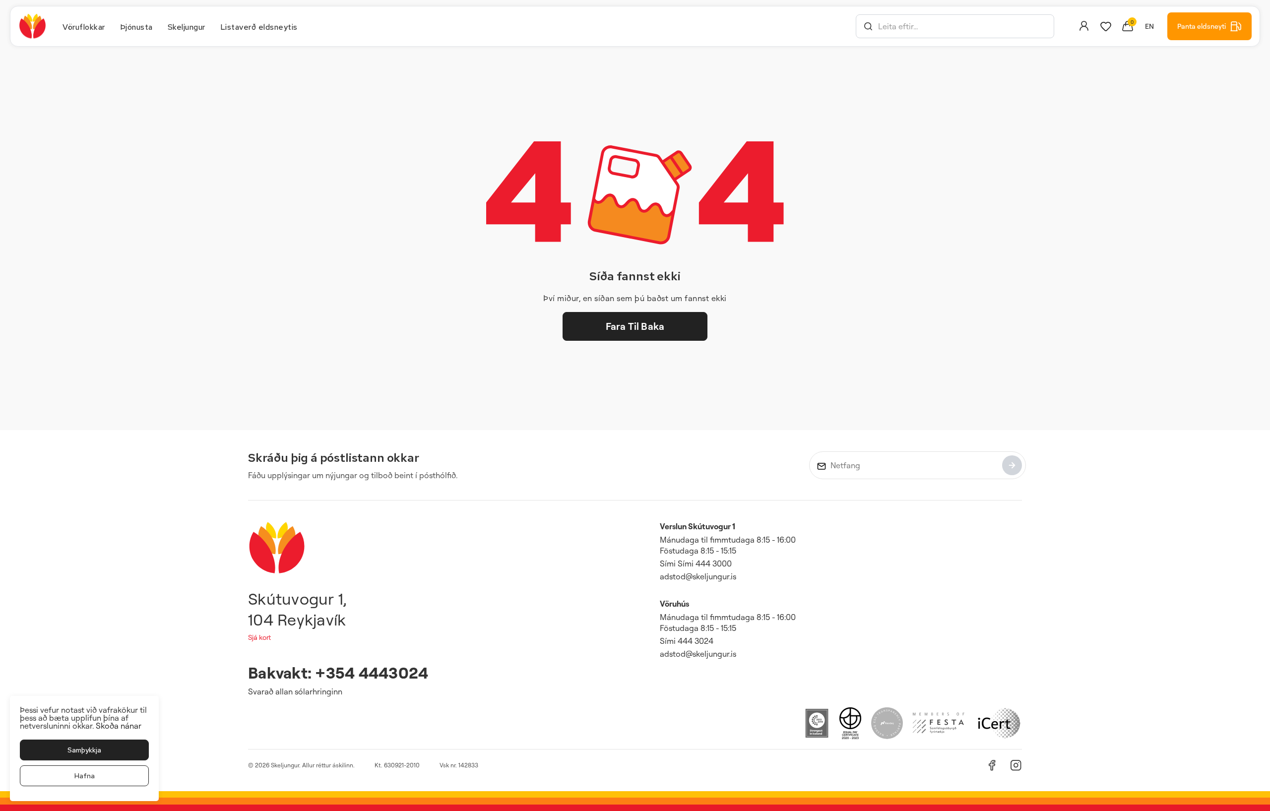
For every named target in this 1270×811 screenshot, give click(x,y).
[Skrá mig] (1012, 465)
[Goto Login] (1106, 26)
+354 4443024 (371, 672)
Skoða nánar (118, 726)
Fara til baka (635, 326)
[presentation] (84, 26)
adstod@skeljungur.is (698, 576)
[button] (868, 26)
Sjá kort (259, 637)
